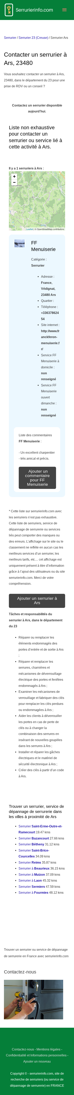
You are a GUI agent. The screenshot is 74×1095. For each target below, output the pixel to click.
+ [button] (14, 176)
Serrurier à (34, 868)
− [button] (14, 182)
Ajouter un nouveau (37, 1061)
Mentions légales (48, 1049)
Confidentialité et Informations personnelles (36, 1055)
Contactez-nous (23, 1049)
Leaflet (29, 229)
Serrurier (10, 37)
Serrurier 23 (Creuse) (33, 37)
